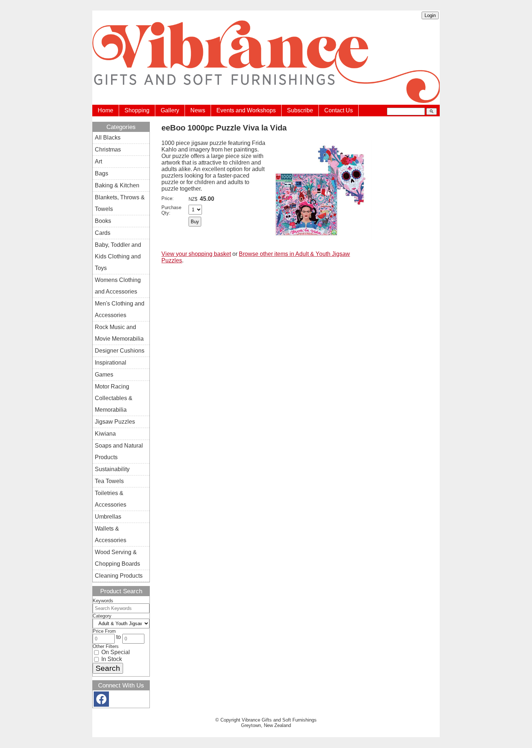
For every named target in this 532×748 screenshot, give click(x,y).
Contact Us (338, 110)
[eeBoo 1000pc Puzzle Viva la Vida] (321, 239)
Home (105, 110)
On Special (115, 652)
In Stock (111, 659)
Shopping (136, 110)
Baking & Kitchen (117, 185)
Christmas (108, 149)
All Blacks (108, 137)
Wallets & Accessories (110, 534)
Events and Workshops (246, 110)
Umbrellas (108, 517)
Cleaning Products (119, 576)
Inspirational (110, 363)
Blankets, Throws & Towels (120, 203)
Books (103, 221)
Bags (101, 173)
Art (98, 161)
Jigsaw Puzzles (115, 422)
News (197, 110)
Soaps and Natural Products (119, 451)
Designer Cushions (119, 351)
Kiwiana (105, 434)
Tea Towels (109, 481)
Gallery (170, 110)
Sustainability (112, 469)
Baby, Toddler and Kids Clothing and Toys (118, 256)
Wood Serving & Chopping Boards (117, 558)
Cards (102, 233)
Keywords (103, 600)
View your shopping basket (196, 254)
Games (104, 374)
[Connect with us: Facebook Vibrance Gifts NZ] (101, 701)
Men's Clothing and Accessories (119, 309)
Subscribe (300, 110)
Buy (195, 221)
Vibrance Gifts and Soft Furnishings (279, 720)
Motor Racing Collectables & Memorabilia (113, 398)
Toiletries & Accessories (110, 499)
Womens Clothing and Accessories (118, 286)
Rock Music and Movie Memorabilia (119, 333)
